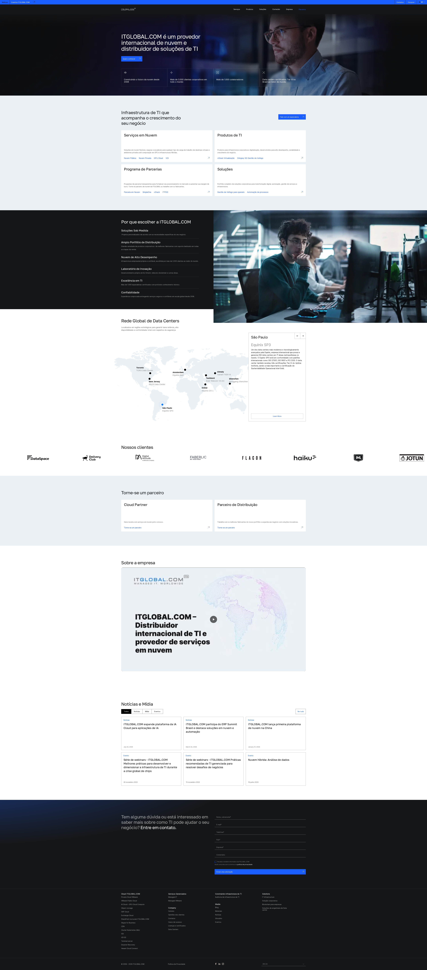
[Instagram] (223, 964)
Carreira (171, 911)
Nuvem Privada (145, 158)
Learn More (277, 416)
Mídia (147, 711)
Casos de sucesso (175, 922)
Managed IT (172, 897)
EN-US (265, 964)
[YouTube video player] (213, 619)
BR (422, 2)
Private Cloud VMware (129, 897)
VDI (167, 158)
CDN (123, 926)
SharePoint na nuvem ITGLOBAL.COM (135, 919)
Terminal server (127, 941)
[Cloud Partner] (166, 515)
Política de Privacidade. (364, 951)
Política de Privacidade (176, 964)
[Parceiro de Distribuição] (260, 515)
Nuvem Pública (130, 158)
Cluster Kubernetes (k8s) (130, 930)
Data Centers (173, 929)
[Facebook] (216, 964)
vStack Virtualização (226, 158)
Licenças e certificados (177, 926)
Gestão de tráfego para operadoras (230, 192)
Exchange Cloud (127, 915)
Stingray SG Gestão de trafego (250, 158)
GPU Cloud (158, 158)
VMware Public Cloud (129, 901)
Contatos (400, 2)
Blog (217, 907)
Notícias (137, 711)
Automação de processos (257, 192)
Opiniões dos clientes (176, 915)
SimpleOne (147, 192)
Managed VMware (175, 901)
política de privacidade (244, 864)
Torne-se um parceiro (132, 528)
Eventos (157, 711)
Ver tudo (300, 711)
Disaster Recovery (128, 945)
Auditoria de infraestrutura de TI (227, 897)
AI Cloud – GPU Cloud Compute (132, 904)
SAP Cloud (125, 912)
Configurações (351, 959)
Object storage (127, 908)
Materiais (218, 911)
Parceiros (302, 9)
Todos (126, 711)
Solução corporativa (269, 901)
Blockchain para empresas (272, 904)
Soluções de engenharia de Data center (274, 909)
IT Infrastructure (268, 897)
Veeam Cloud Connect (129, 948)
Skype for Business (128, 923)
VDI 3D (123, 937)
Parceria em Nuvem (132, 192)
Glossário (218, 918)
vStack (157, 192)
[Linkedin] (219, 964)
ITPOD (165, 192)
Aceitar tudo (409, 959)
